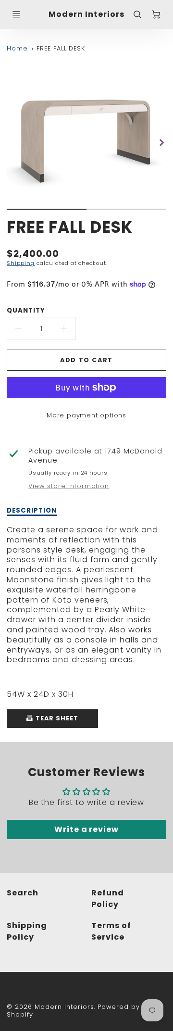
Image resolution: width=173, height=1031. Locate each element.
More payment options (86, 415)
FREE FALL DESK (61, 48)
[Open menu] (16, 14)
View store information (68, 486)
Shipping (21, 263)
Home (17, 48)
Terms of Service (111, 931)
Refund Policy (107, 898)
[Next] (161, 143)
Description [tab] (32, 510)
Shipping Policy (27, 931)
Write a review (86, 829)
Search (22, 892)
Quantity (26, 310)
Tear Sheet (56, 718)
